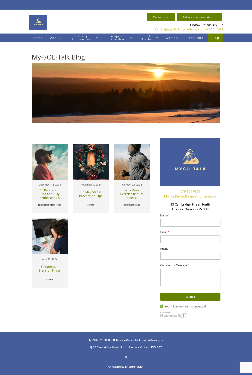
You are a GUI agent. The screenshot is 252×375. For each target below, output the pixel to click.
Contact (172, 38)
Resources (195, 38)
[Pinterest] (126, 357)
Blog (215, 38)
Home (38, 38)
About (55, 38)
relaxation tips (46, 204)
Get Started (147, 37)
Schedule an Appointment (199, 17)
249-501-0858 (214, 29)
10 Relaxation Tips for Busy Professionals (50, 194)
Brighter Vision (134, 367)
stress (57, 204)
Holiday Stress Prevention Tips (91, 194)
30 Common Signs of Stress (50, 268)
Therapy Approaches (81, 37)
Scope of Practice (117, 37)
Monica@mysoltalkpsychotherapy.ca (178, 29)
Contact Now (161, 17)
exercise (128, 204)
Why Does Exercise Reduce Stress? (132, 194)
